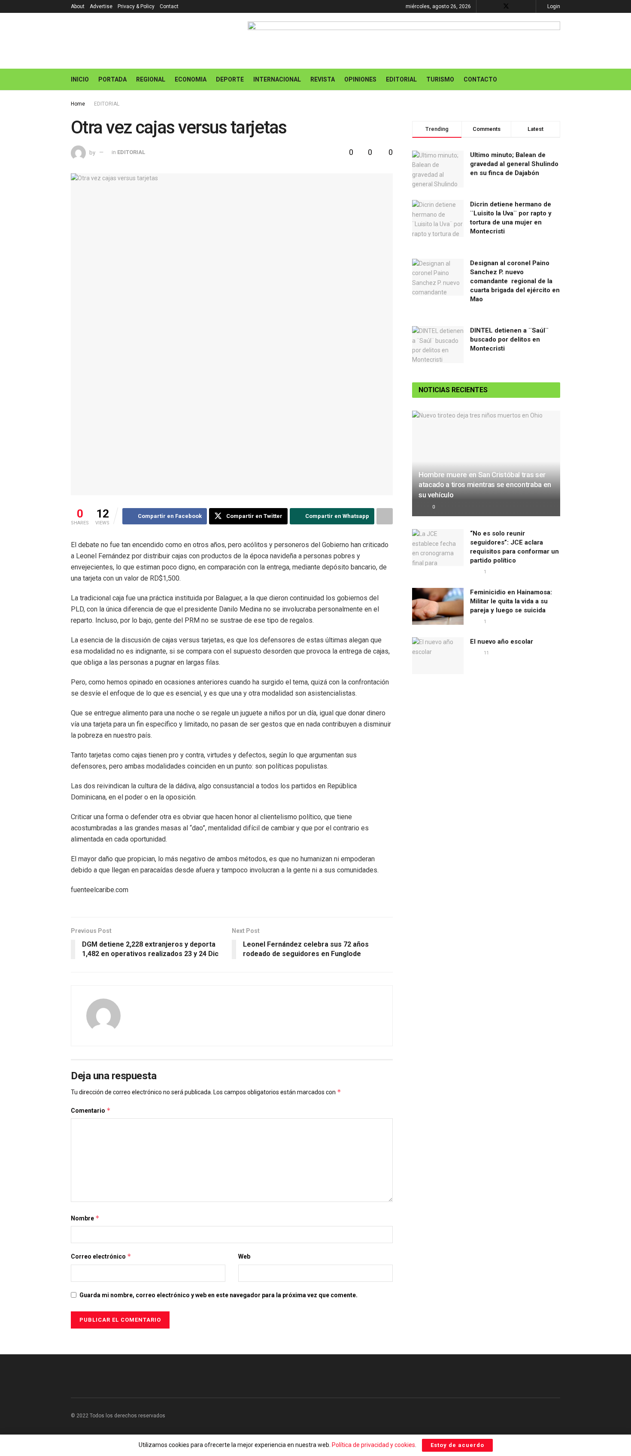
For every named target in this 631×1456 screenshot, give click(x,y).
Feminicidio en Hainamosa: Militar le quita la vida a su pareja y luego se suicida (511, 601)
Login (553, 6)
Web (244, 1256)
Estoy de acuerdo (457, 1445)
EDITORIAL (401, 79)
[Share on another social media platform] (384, 516)
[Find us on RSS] (528, 6)
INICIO (80, 79)
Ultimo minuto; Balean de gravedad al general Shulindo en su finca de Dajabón (514, 164)
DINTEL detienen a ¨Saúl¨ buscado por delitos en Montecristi (509, 339)
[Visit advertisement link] (404, 40)
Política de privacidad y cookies (373, 1444)
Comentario (91, 1110)
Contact (169, 6)
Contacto (480, 79)
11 (485, 653)
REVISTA (322, 79)
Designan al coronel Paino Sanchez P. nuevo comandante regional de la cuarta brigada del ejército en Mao (515, 281)
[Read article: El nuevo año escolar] (438, 655)
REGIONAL (150, 79)
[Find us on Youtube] (517, 6)
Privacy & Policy (136, 6)
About (78, 6)
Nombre (85, 1218)
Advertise (101, 6)
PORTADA (112, 79)
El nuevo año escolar (501, 641)
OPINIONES (360, 79)
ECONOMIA (190, 79)
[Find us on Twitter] (506, 6)
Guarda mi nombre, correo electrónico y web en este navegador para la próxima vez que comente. (218, 1295)
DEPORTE (230, 79)
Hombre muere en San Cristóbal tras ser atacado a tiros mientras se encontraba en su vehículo (485, 484)
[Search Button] (557, 79)
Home (78, 104)
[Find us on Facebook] (494, 6)
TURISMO (440, 79)
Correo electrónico (101, 1256)
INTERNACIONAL (277, 79)
